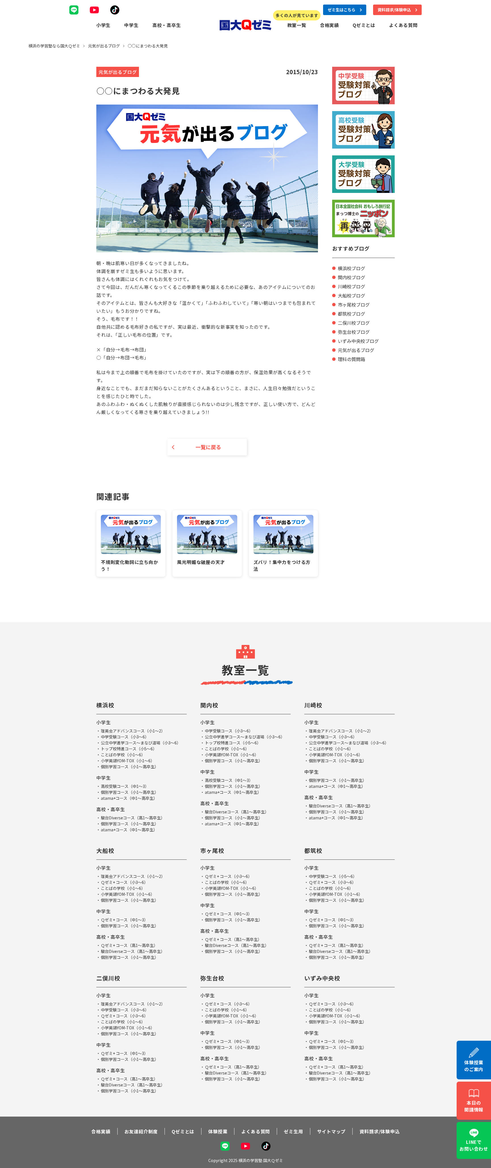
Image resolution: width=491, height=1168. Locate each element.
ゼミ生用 (293, 1131)
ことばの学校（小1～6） (123, 754)
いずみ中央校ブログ (358, 341)
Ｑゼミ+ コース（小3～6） (124, 882)
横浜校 (105, 705)
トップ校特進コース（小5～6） (129, 748)
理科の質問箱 (351, 359)
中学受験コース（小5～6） (333, 876)
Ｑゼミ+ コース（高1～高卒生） (129, 945)
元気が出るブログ (356, 350)
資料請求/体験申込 (379, 1131)
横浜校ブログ (351, 268)
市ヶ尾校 (212, 850)
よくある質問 (403, 25)
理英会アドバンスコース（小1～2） (133, 731)
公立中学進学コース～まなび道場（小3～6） (141, 743)
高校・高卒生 (166, 25)
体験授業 (217, 1131)
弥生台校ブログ (354, 331)
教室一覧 (296, 25)
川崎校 (313, 705)
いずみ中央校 (322, 978)
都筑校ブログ (351, 313)
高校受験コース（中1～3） (125, 786)
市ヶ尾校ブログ (354, 304)
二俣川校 (108, 978)
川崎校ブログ (351, 286)
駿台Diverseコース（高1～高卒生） (133, 818)
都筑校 (313, 850)
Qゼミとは (364, 25)
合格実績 (329, 25)
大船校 (105, 850)
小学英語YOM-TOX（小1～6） (128, 760)
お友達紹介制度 (141, 1131)
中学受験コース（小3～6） (125, 737)
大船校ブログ (351, 295)
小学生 (103, 25)
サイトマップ (331, 1131)
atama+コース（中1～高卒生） (129, 798)
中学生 (131, 25)
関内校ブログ (351, 277)
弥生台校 (212, 978)
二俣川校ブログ (354, 322)
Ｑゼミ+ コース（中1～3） (124, 920)
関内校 (209, 705)
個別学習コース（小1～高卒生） (130, 766)
